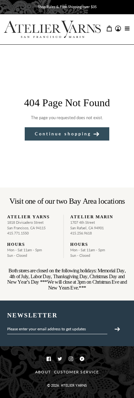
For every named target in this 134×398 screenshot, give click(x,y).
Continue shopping (63, 133)
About (43, 372)
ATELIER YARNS (74, 385)
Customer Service (76, 372)
